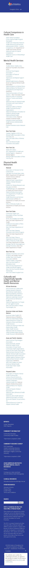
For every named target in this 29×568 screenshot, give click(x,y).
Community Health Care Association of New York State (14, 214)
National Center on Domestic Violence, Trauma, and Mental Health (14, 98)
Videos (5, 469)
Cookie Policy (7, 491)
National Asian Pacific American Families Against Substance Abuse (15, 356)
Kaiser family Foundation (13, 38)
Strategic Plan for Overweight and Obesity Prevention (15, 245)
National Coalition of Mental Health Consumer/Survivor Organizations (13, 108)
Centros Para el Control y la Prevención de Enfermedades (14, 378)
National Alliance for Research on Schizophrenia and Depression (15, 89)
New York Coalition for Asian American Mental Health (14, 363)
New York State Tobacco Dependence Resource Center (14, 238)
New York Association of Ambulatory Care (13, 263)
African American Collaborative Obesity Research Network (14, 289)
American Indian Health (12, 315)
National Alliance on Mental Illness (15, 86)
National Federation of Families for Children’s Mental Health (15, 112)
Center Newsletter (9, 424)
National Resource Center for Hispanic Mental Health (14, 403)
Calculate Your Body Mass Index (15, 173)
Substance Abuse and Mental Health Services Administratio (14, 121)
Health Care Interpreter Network (15, 43)
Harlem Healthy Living (12, 260)
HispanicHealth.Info (11, 382)
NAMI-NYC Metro (11, 150)
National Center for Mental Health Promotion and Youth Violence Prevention (15, 103)
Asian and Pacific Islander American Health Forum (13, 344)
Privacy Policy (7, 489)
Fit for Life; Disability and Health (14, 219)
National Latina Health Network (15, 396)
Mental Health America (12, 81)
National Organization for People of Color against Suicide (15, 303)
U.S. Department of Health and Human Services (14, 194)
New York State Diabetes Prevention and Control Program (15, 231)
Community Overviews (10, 434)
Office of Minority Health (12, 204)
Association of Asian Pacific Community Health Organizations (15, 348)
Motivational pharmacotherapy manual (14, 481)
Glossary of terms (9, 487)
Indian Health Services (12, 329)
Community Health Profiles (11, 435)
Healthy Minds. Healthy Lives (14, 66)
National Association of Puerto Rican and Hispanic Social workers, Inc (15, 399)
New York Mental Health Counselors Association (13, 142)
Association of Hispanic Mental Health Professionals (14, 374)
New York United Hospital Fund (14, 272)
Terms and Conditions (10, 492)
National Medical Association (14, 192)
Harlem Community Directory (12, 448)
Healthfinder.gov (10, 189)
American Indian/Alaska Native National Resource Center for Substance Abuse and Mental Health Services (14, 321)
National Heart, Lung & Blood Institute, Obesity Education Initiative (14, 181)
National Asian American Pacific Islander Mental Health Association (15, 353)
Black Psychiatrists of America (14, 293)
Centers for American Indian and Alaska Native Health (15, 326)
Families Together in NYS (13, 133)
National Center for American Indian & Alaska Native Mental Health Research (14, 332)
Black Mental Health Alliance (14, 292)
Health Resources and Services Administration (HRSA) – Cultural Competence (15, 46)
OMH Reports (7, 426)
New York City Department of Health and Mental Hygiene (14, 266)
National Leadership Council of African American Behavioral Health (14, 298)
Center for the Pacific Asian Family (15, 350)
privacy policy (18, 560)
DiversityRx (9, 41)
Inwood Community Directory (12, 450)
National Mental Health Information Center (12, 116)
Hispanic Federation (11, 380)
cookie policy (8, 562)
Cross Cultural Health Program (14, 39)
